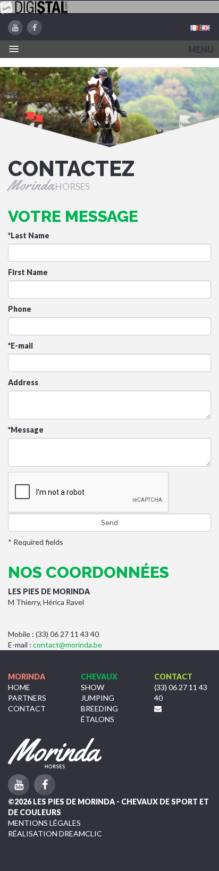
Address (23, 382)
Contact (27, 708)
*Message (26, 429)
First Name (28, 272)
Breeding (99, 708)
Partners (27, 697)
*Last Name (28, 235)
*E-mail (20, 345)
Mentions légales (44, 822)
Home (19, 687)
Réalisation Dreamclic (55, 833)
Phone (19, 308)
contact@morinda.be (67, 644)
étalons (97, 719)
